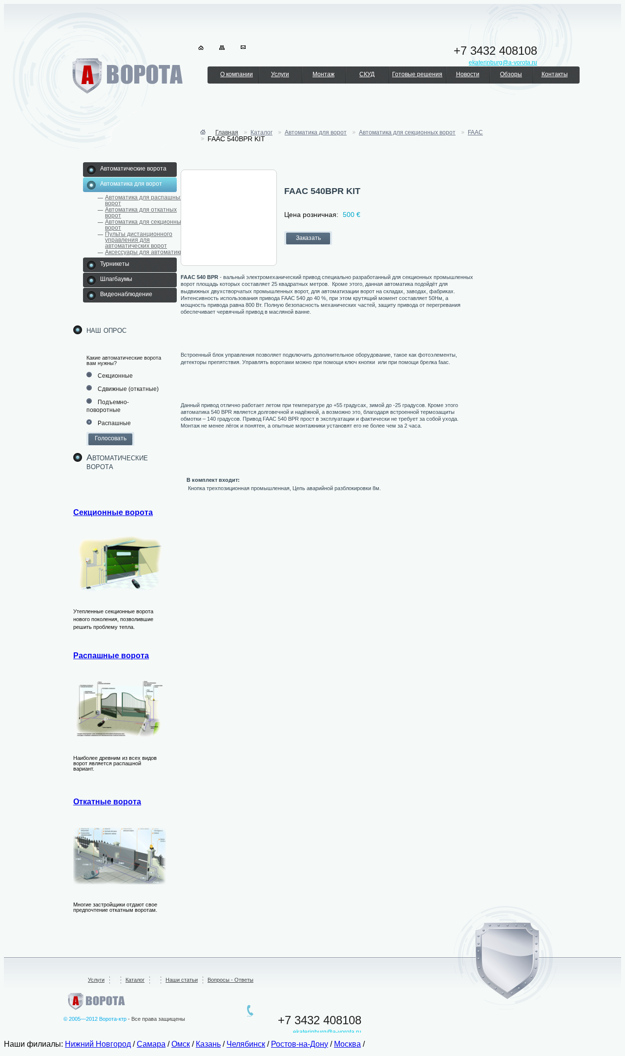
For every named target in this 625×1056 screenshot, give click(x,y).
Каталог (261, 132)
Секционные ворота (113, 512)
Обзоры (511, 74)
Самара (151, 1044)
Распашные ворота (111, 655)
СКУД (367, 74)
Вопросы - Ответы (230, 980)
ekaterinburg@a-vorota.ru (327, 1032)
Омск (180, 1044)
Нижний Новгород (98, 1044)
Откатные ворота (107, 801)
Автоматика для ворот (316, 132)
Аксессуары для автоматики (144, 252)
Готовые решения (417, 74)
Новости (467, 74)
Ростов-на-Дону (299, 1044)
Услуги (280, 74)
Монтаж (323, 74)
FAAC (475, 132)
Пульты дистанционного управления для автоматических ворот (138, 240)
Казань (208, 1044)
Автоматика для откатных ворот (141, 212)
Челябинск (246, 1044)
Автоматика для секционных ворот (144, 224)
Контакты (555, 74)
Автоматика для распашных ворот (144, 200)
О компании (236, 74)
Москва (347, 1044)
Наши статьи (182, 980)
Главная (226, 132)
